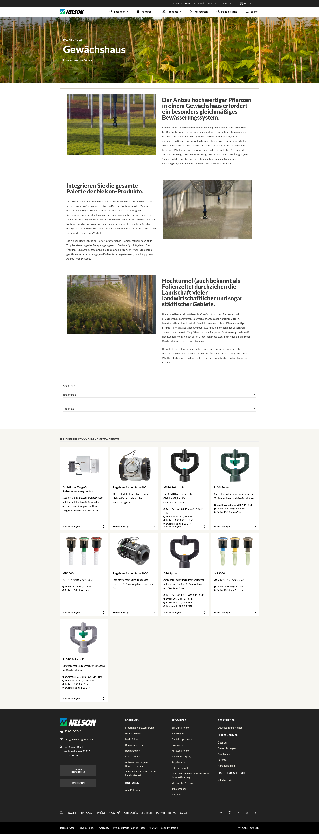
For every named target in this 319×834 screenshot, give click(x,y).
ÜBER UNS (190, 3)
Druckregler (178, 744)
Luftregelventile (180, 767)
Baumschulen (132, 750)
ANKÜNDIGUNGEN (207, 3)
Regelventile (178, 762)
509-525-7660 (72, 731)
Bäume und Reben (135, 744)
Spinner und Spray (181, 756)
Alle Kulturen (132, 790)
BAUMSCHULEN (73, 39)
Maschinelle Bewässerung (139, 727)
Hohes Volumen (133, 733)
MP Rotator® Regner (183, 782)
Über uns (223, 742)
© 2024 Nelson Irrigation (163, 827)
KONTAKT (177, 3)
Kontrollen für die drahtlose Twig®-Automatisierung (190, 775)
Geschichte (224, 754)
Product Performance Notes (129, 827)
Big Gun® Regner (181, 727)
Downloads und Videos (230, 727)
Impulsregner (178, 788)
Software (176, 794)
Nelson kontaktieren (78, 770)
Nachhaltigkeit (133, 756)
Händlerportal (225, 780)
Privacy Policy (86, 827)
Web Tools (225, 3)
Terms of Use (67, 827)
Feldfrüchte (131, 739)
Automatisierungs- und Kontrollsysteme (137, 764)
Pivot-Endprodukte (181, 739)
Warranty (103, 827)
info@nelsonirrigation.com (79, 739)
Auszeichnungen (227, 748)
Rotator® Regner (181, 750)
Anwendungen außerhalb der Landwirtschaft (141, 773)
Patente (222, 759)
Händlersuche (78, 782)
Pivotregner (178, 733)
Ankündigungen (226, 765)
